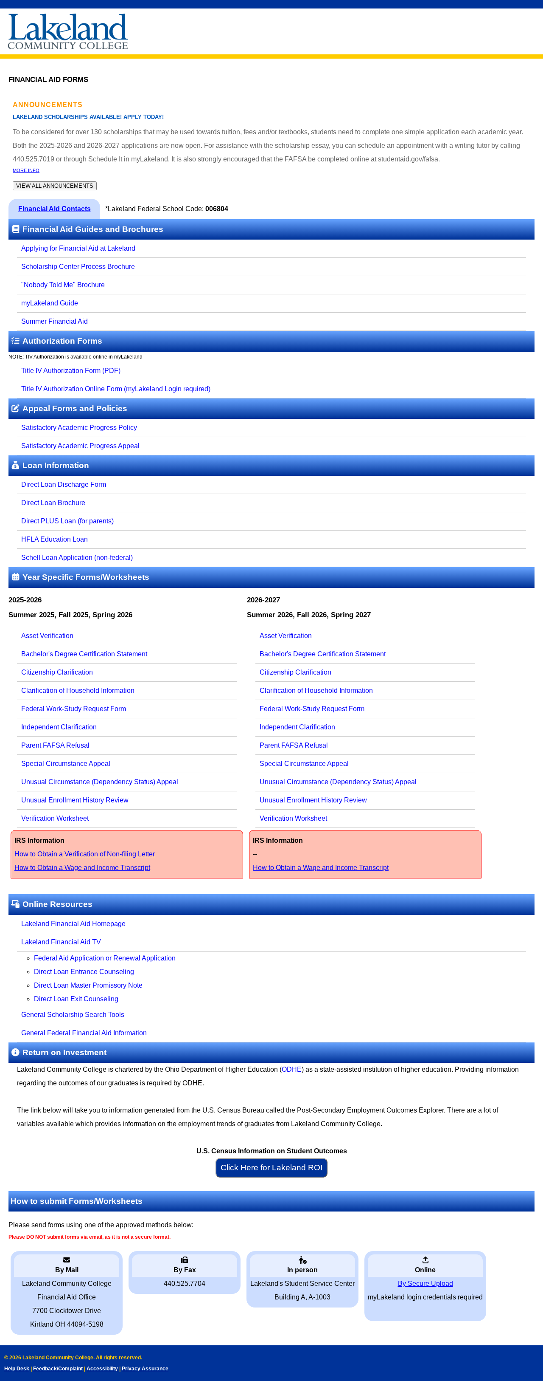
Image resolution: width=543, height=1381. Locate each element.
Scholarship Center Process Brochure (78, 266)
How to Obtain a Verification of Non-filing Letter (84, 854)
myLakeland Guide (49, 303)
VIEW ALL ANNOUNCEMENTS (54, 186)
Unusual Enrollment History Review (75, 800)
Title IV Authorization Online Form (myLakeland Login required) (115, 389)
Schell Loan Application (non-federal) (77, 557)
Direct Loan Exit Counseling (76, 999)
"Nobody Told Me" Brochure (63, 284)
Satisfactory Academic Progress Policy (79, 427)
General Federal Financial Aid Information (84, 1032)
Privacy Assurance (145, 1369)
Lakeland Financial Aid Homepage (73, 923)
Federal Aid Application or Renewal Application (105, 958)
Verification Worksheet (55, 818)
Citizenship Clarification (57, 672)
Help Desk (16, 1369)
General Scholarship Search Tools (72, 1014)
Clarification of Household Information (77, 690)
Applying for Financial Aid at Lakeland (78, 248)
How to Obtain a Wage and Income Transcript (82, 867)
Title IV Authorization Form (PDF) (70, 370)
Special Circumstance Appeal (65, 763)
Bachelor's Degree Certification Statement (84, 654)
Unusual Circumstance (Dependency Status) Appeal (99, 781)
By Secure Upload (425, 1283)
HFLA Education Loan (54, 539)
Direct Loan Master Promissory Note (88, 985)
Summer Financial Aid (54, 321)
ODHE (292, 1069)
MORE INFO (26, 170)
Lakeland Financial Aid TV (61, 942)
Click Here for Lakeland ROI (271, 1167)
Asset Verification (47, 635)
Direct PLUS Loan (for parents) (67, 521)
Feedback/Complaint (58, 1369)
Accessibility (102, 1369)
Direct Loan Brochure (53, 502)
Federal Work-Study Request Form (73, 708)
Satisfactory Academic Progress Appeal (80, 445)
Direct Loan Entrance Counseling (84, 971)
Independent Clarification (59, 727)
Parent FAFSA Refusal (55, 745)
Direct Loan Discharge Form (63, 484)
